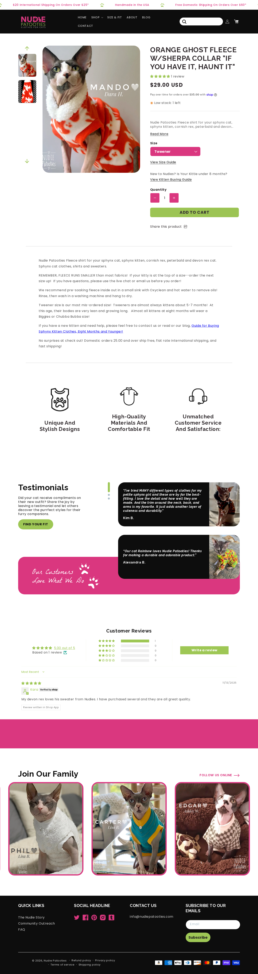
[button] (97, 17)
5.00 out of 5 (64, 648)
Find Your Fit (35, 524)
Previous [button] (27, 48)
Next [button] (27, 161)
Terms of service (63, 965)
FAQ (21, 929)
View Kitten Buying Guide (171, 179)
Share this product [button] (166, 226)
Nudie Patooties (55, 960)
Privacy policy (105, 960)
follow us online (216, 775)
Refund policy (81, 960)
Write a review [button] (204, 650)
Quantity (158, 190)
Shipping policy (90, 965)
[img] (31, 683)
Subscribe (198, 937)
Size (153, 143)
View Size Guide (163, 162)
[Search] (184, 22)
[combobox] (201, 21)
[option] (27, 65)
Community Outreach (36, 923)
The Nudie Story (31, 917)
